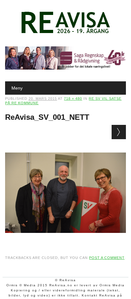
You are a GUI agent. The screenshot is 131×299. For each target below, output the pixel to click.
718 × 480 (73, 98)
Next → (119, 132)
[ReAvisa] (65, 33)
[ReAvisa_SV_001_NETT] (65, 238)
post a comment (106, 258)
